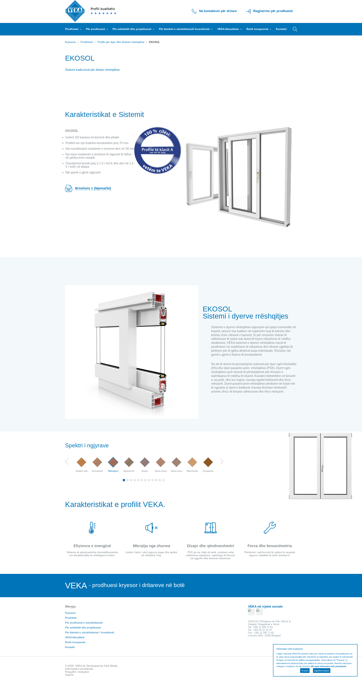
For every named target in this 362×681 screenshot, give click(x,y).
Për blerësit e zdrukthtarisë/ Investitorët (184, 29)
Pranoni (304, 671)
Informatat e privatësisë (79, 668)
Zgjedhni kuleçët (321, 671)
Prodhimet (72, 29)
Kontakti (281, 29)
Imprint (69, 674)
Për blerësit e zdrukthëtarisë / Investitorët (89, 632)
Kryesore (70, 612)
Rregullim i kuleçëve (77, 671)
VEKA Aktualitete (228, 29)
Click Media (110, 665)
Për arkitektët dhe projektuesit (132, 29)
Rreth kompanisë (257, 29)
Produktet (71, 617)
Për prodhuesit (96, 29)
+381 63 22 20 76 (262, 629)
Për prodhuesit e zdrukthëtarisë (84, 622)
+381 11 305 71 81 (263, 627)
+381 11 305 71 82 (264, 632)
